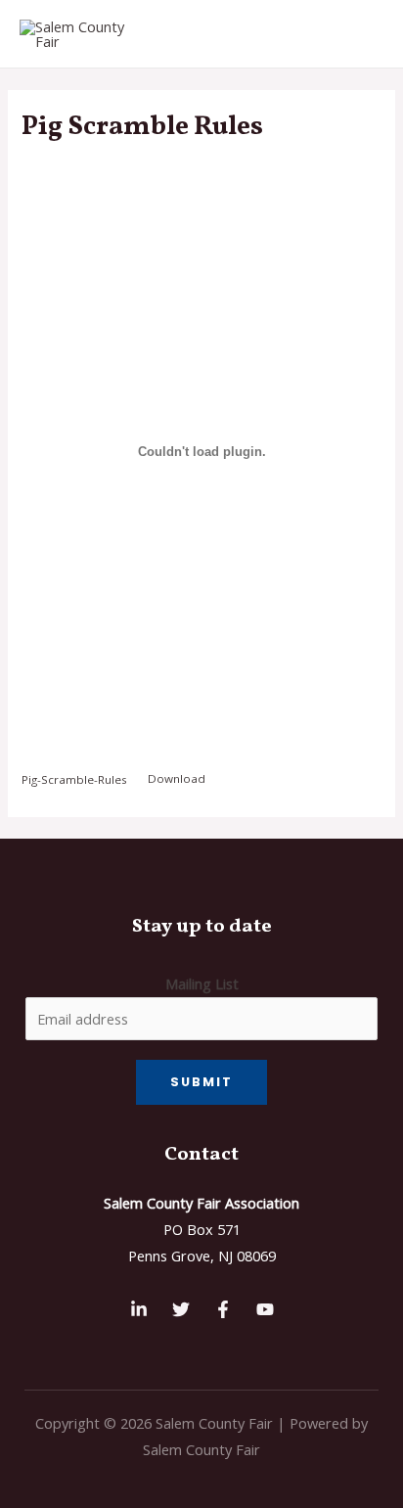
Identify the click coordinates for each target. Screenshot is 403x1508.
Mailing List (202, 983)
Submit (201, 1082)
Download (176, 778)
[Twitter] (181, 1309)
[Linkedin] (139, 1309)
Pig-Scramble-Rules (74, 778)
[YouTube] (265, 1309)
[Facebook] (223, 1309)
